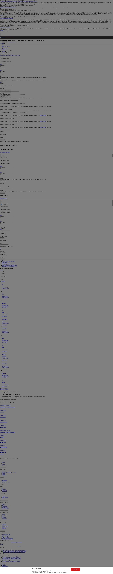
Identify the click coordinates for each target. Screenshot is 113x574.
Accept (75, 569)
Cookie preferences (75, 571)
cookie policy (65, 572)
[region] (56, 570)
